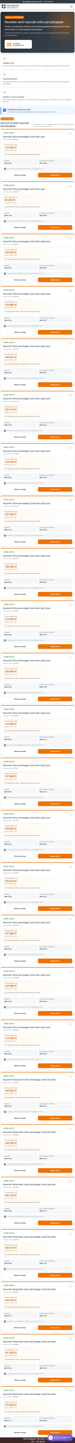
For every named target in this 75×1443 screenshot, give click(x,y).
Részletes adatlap (20, 175)
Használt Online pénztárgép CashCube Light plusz (26, 241)
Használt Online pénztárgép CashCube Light (24, 136)
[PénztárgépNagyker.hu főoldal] (10, 6)
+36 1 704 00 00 (48, 2)
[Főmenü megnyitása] (71, 6)
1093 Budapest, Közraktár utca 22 (37, 1438)
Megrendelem (55, 175)
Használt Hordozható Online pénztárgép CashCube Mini (29, 1079)
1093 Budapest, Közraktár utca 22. (32, 2)
